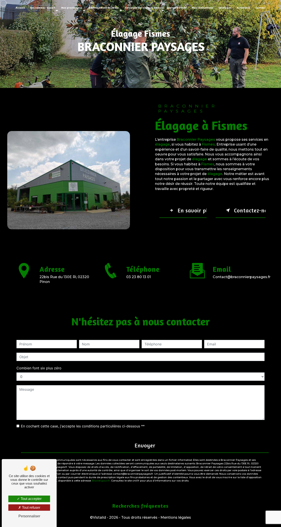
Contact (261, 7)
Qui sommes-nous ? (42, 7)
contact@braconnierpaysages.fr (241, 277)
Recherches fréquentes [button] (140, 506)
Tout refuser (30, 507)
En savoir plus (192, 210)
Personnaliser (29, 516)
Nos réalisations (202, 7)
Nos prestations (71, 7)
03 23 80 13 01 (138, 277)
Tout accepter (30, 499)
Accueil (20, 7)
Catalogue (225, 7)
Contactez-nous (249, 210)
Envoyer (145, 445)
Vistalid (99, 517)
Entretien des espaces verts (143, 7)
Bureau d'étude (177, 7)
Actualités (243, 7)
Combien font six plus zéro (38, 368)
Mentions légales (175, 517)
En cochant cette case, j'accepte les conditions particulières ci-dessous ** (83, 426)
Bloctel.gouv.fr (101, 480)
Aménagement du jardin (103, 7)
